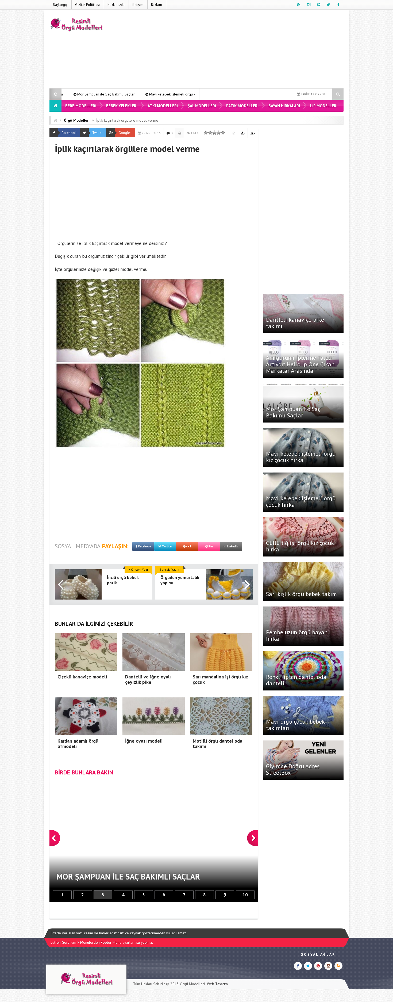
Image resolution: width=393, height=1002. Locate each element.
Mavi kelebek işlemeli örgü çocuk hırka (301, 501)
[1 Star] (206, 132)
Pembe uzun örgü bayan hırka (297, 635)
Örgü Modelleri (77, 120)
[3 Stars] (214, 132)
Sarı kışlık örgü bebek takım (301, 594)
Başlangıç (60, 4)
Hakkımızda (116, 4)
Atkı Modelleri (163, 105)
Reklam (156, 4)
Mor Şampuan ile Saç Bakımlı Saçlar (293, 412)
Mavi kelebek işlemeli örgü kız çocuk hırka (120, 94)
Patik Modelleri (242, 105)
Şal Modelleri (202, 105)
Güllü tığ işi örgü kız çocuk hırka (300, 546)
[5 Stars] (223, 132)
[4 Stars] (219, 132)
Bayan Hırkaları (284, 105)
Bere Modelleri (80, 105)
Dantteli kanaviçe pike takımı (295, 323)
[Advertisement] (246, 50)
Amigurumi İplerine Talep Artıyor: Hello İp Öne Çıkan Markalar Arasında (300, 364)
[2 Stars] (210, 132)
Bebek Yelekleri (121, 105)
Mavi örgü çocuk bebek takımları (295, 725)
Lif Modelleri (323, 105)
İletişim (137, 4)
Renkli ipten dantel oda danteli (296, 680)
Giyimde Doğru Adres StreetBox (292, 769)
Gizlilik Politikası (87, 4)
